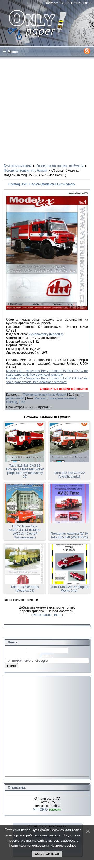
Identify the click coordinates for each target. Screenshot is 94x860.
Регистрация (42, 615)
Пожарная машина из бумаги (44, 394)
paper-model (15, 398)
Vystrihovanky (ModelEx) (46, 334)
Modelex (40, 398)
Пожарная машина (62, 398)
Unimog (11, 402)
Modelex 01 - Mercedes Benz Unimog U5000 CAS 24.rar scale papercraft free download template (47, 373)
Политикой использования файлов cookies (43, 845)
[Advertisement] (47, 110)
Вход (57, 615)
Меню (13, 51)
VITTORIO (40, 809)
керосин (55, 809)
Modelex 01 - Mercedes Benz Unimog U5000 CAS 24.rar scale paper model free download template (47, 380)
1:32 (22, 402)
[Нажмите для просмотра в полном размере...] (47, 308)
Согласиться (47, 854)
